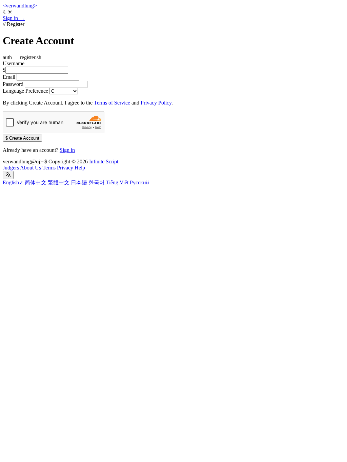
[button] (173, 12)
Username (13, 63)
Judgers (11, 167)
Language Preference (25, 91)
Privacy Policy (156, 103)
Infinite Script (103, 161)
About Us (30, 167)
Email (9, 77)
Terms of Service (112, 103)
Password (13, 84)
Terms (49, 167)
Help (80, 167)
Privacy (65, 167)
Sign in (67, 150)
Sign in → (14, 18)
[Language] (8, 175)
